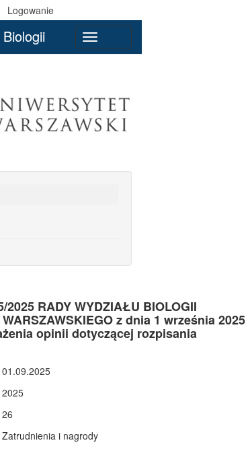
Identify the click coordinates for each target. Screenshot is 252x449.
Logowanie (30, 10)
